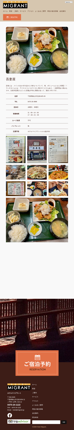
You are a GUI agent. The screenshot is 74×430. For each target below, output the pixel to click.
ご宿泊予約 (13, 17)
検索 (64, 422)
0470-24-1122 (13, 405)
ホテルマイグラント (14, 393)
